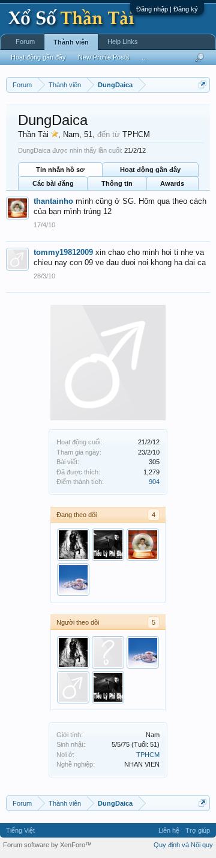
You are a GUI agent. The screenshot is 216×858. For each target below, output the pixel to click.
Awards (172, 183)
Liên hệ (168, 830)
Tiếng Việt (20, 830)
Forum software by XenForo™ (47, 844)
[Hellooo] (73, 687)
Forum (25, 41)
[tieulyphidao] (108, 545)
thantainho (53, 201)
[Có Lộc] (73, 579)
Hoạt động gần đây (150, 169)
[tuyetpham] (108, 652)
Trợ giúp (197, 830)
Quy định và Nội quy (183, 844)
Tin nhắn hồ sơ (60, 169)
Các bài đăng (53, 183)
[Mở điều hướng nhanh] (202, 84)
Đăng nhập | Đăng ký (167, 9)
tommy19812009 (63, 252)
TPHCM (148, 754)
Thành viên (71, 42)
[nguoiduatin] (73, 545)
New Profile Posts (104, 57)
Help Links (122, 41)
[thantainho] (143, 545)
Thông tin (117, 183)
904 (154, 481)
